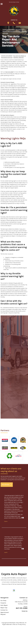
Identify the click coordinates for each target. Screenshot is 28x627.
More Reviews (6, 484)
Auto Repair (4, 605)
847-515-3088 (9, 72)
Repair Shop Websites (18, 622)
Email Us (24, 611)
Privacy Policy (22, 624)
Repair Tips (4, 607)
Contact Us (4, 610)
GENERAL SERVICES (18, 57)
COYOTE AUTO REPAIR (8, 29)
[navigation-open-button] (2, 4)
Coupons (3, 603)
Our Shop (3, 600)
